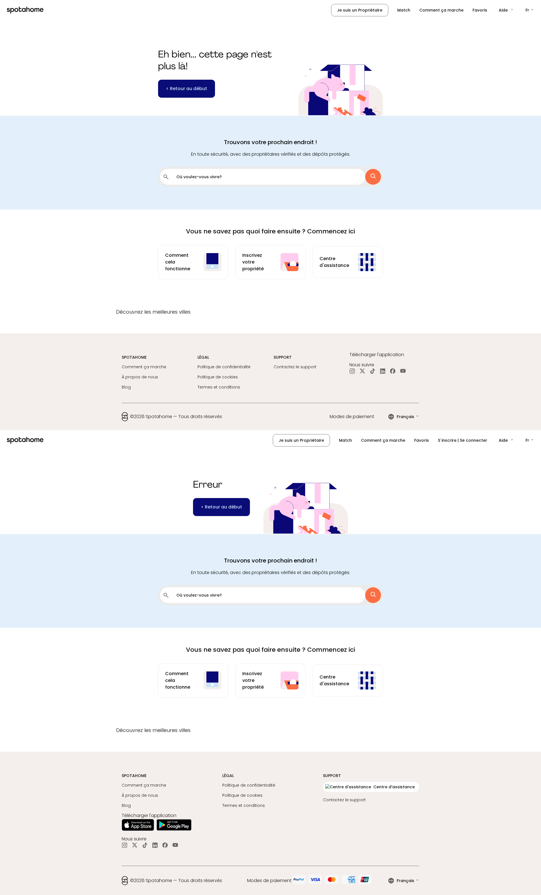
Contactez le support (295, 367)
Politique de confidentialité (224, 367)
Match (403, 10)
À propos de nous (140, 377)
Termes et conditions (219, 387)
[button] (506, 10)
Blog (126, 387)
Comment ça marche (441, 10)
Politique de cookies (218, 377)
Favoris (480, 10)
